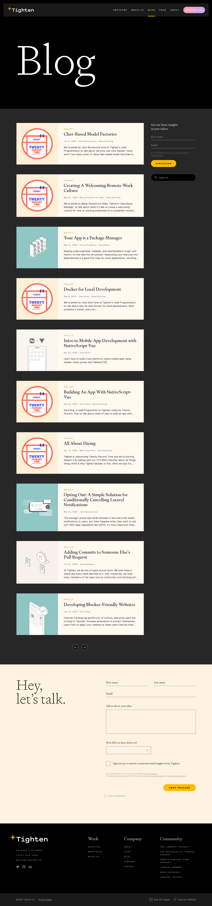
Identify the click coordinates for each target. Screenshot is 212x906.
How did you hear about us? (121, 742)
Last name (159, 682)
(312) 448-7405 (27, 855)
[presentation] (20, 10)
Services (120, 9)
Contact (129, 866)
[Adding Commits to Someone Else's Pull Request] (37, 562)
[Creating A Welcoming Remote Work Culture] (37, 195)
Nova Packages (170, 872)
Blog (151, 9)
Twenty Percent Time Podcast (175, 861)
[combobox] (173, 177)
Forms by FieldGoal (187, 899)
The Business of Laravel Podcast (177, 853)
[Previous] (76, 648)
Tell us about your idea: (119, 706)
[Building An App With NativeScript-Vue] (37, 401)
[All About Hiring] (37, 453)
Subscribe (164, 163)
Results (137, 9)
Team (162, 9)
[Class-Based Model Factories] (37, 144)
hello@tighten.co (29, 860)
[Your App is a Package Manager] (37, 247)
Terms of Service (174, 776)
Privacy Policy (157, 776)
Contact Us (194, 9)
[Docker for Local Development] (37, 299)
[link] (17, 866)
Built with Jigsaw (162, 899)
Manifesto (95, 851)
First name (112, 682)
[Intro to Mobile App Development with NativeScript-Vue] (37, 350)
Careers (129, 861)
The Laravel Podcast (175, 846)
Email (109, 693)
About (174, 9)
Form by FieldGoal (116, 796)
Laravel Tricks (171, 877)
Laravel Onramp (171, 867)
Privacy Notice (157, 155)
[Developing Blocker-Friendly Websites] (37, 614)
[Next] (84, 648)
